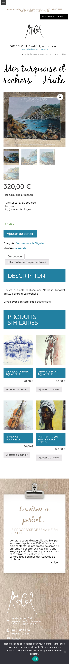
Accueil (25, 54)
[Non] (64, 651)
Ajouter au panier (20, 233)
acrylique (17, 248)
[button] (60, 97)
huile (24, 248)
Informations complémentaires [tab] (27, 262)
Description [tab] (15, 256)
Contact (16, 638)
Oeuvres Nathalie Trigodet (30, 243)
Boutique (34, 54)
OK (35, 659)
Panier (61, 16)
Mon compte (48, 16)
